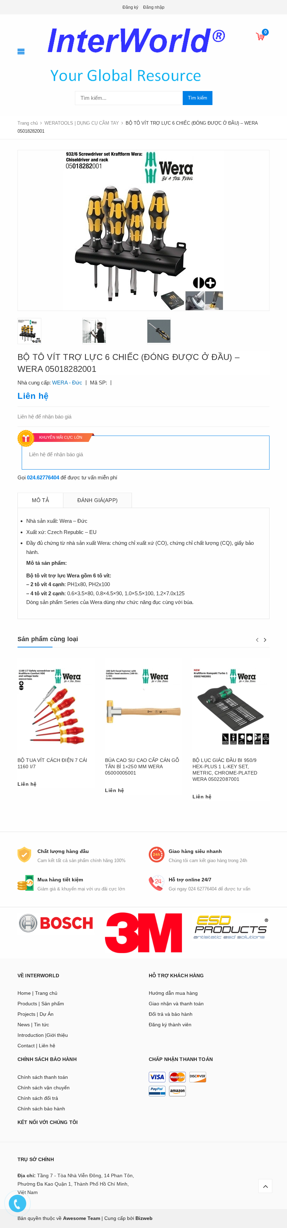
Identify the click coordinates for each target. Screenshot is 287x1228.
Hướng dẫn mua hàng (173, 993)
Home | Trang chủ (37, 993)
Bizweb (144, 1218)
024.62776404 (43, 477)
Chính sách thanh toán (43, 1077)
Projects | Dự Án (36, 1014)
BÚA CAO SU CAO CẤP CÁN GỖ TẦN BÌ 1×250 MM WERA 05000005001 (142, 766)
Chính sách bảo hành (41, 1108)
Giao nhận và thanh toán (176, 1003)
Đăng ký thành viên (170, 1024)
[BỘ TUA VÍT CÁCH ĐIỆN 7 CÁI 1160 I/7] (56, 707)
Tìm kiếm (197, 97)
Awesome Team (81, 1218)
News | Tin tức (33, 1024)
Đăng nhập (153, 7)
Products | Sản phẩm (41, 1003)
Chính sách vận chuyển (44, 1087)
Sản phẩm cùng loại (48, 639)
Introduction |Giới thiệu (43, 1035)
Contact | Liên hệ (36, 1045)
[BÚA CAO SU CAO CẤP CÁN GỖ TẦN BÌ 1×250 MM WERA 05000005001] (143, 707)
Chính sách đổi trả (38, 1098)
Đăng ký (130, 7)
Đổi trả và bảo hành (170, 1014)
